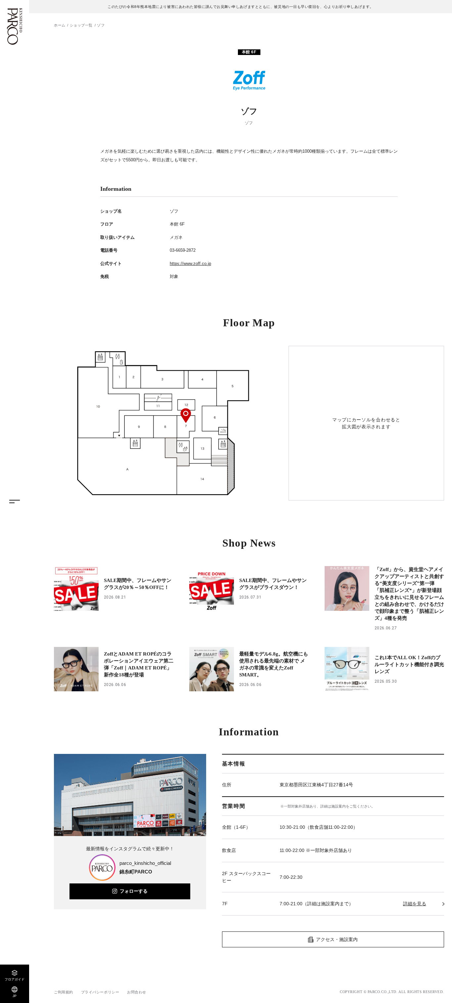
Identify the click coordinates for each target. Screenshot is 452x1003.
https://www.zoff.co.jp (190, 263)
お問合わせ (136, 992)
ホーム (60, 25)
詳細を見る (414, 903)
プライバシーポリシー (100, 992)
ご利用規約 (63, 992)
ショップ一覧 (81, 25)
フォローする (134, 891)
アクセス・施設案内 (337, 939)
